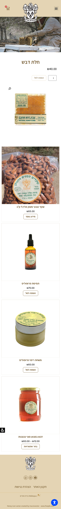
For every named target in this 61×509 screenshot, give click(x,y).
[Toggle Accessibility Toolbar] (54, 502)
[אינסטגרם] (31, 478)
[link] (30, 12)
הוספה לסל (39, 77)
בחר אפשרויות (30, 446)
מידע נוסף (30, 216)
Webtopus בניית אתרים (28, 496)
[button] (56, 8)
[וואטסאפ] (26, 478)
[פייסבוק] (35, 478)
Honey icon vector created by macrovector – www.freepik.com (30, 506)
